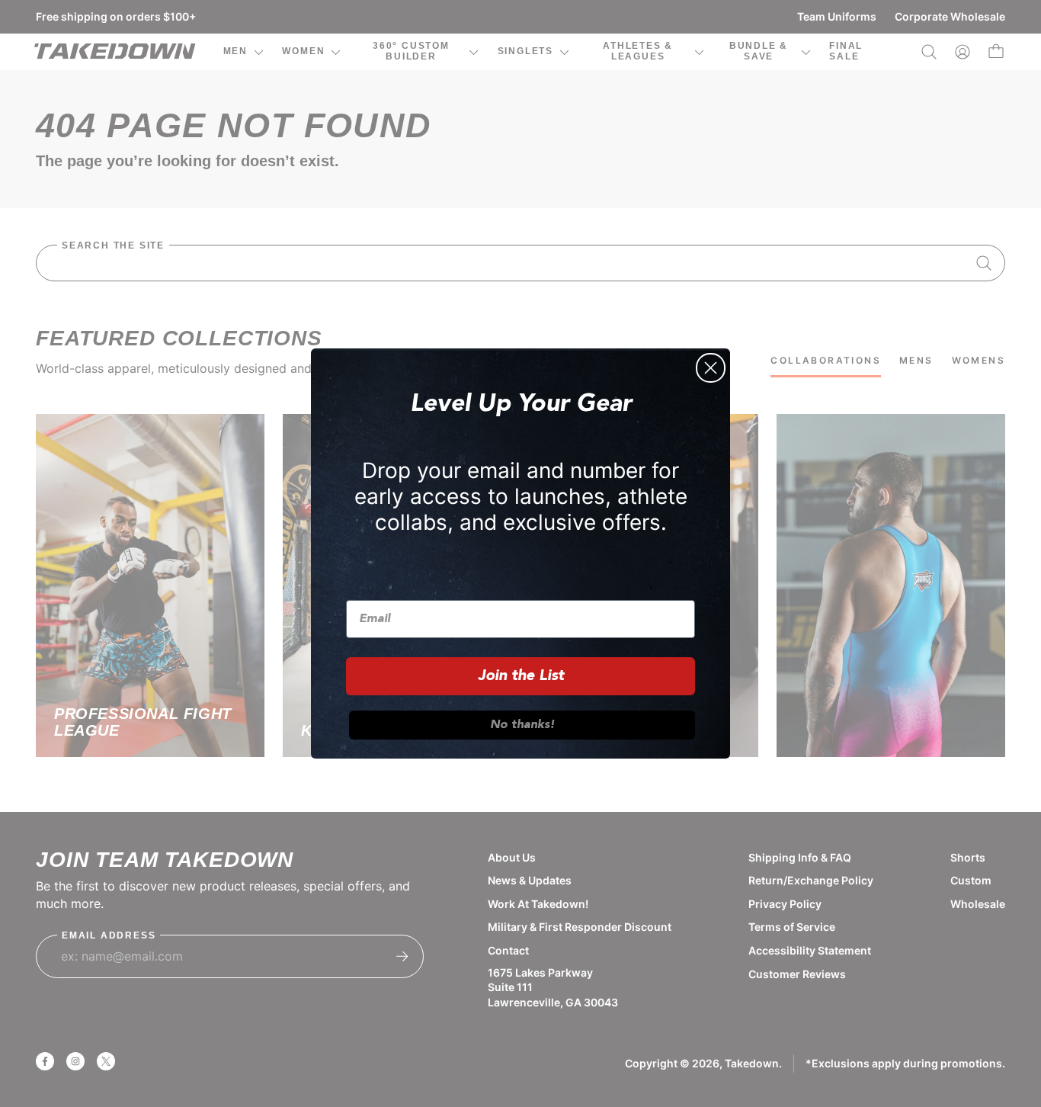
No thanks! (522, 725)
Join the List (521, 676)
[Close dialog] (710, 368)
